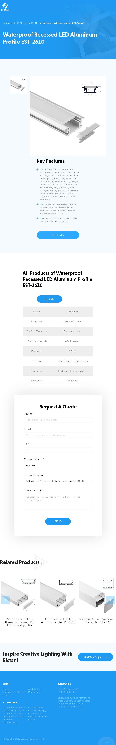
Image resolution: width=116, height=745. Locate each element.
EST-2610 (49, 298)
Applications (34, 689)
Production (33, 692)
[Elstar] (5, 7)
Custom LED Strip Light (14, 692)
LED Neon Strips (36, 713)
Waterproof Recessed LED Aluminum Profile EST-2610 (77, 23)
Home (6, 23)
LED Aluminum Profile (26, 23)
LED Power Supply (37, 710)
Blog (5, 695)
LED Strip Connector (13, 713)
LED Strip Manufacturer (14, 707)
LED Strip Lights (35, 707)
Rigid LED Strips (10, 722)
